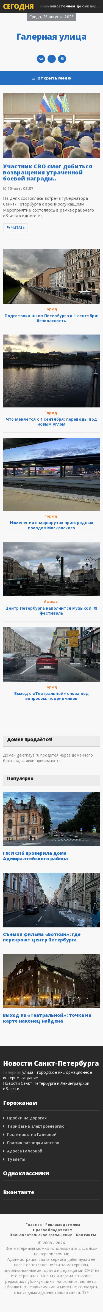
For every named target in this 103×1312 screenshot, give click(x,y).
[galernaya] (62, 59)
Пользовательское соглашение (41, 1234)
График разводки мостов (33, 1142)
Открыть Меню (54, 78)
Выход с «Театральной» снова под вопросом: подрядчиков (51, 696)
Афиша (51, 601)
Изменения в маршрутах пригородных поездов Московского (51, 525)
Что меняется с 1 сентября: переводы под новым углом (51, 422)
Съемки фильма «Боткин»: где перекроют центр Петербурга (41, 937)
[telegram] (52, 59)
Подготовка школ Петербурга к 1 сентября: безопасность (51, 318)
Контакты (86, 1234)
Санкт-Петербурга (22, 204)
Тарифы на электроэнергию (36, 1126)
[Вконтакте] (41, 59)
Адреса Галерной (24, 1151)
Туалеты (16, 1159)
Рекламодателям (62, 1224)
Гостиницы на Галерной (31, 1134)
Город (50, 308)
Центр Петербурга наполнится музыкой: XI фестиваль (51, 611)
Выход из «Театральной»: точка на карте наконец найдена (47, 1018)
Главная (34, 1224)
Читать (18, 227)
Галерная (12, 1072)
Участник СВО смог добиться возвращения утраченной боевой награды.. (47, 172)
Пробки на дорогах (27, 1118)
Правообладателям (53, 1229)
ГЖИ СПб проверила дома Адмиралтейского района (35, 856)
